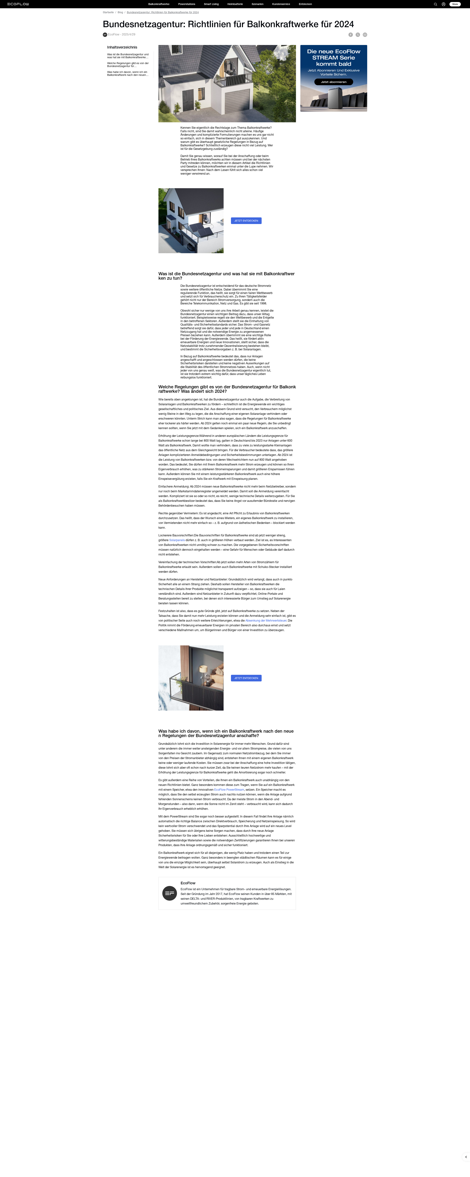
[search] (435, 4)
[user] (444, 4)
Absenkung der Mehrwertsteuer (265, 620)
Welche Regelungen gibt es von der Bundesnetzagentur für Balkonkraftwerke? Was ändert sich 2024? (128, 65)
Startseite (108, 12)
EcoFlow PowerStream (229, 789)
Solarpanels (177, 540)
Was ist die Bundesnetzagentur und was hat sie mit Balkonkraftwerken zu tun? (128, 56)
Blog (120, 12)
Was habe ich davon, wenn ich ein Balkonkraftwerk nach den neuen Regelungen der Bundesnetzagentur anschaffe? (127, 73)
